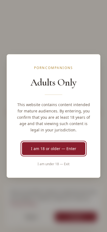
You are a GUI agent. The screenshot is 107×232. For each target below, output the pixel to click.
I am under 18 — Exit (53, 164)
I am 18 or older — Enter (53, 148)
